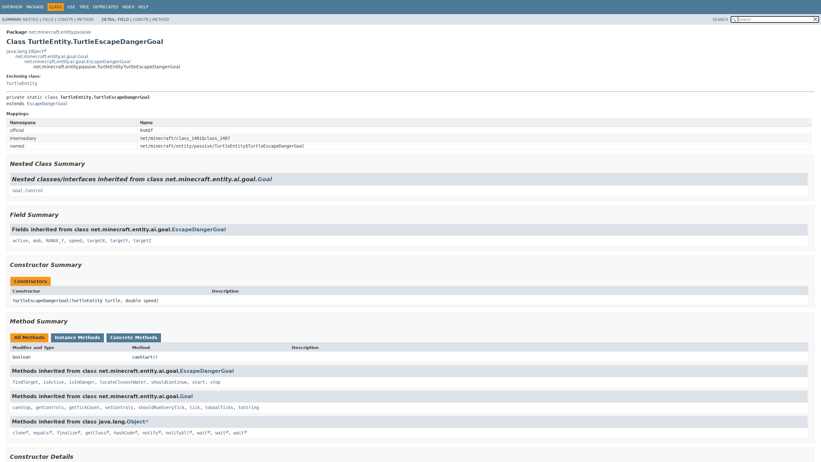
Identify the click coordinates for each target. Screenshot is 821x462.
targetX (96, 240)
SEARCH (720, 19)
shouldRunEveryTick (161, 407)
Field (48, 19)
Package (35, 7)
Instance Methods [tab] (77, 337)
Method (85, 19)
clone (19, 432)
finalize (67, 432)
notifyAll (177, 432)
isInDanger (82, 382)
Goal (265, 179)
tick (195, 407)
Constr (65, 19)
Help (143, 7)
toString (248, 407)
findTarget (25, 382)
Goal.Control (28, 190)
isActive (53, 382)
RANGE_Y (55, 240)
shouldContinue (169, 382)
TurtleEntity (21, 83)
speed (75, 240)
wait (202, 432)
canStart (142, 357)
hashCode (124, 432)
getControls (50, 407)
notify (150, 432)
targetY (119, 240)
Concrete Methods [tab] (133, 337)
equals (41, 432)
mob (37, 240)
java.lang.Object (24, 51)
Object (136, 422)
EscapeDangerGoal (47, 103)
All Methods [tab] (29, 337)
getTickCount (84, 407)
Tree (84, 7)
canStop (21, 407)
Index (128, 7)
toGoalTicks (219, 407)
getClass (95, 432)
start (198, 382)
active (20, 240)
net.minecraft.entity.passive (60, 32)
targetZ (142, 240)
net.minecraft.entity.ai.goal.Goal (51, 56)
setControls (119, 407)
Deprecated (105, 7)
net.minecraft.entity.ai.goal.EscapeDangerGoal (77, 61)
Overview (12, 7)
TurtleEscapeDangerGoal (41, 300)
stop (215, 382)
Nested (30, 19)
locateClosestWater (123, 382)
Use (71, 7)
